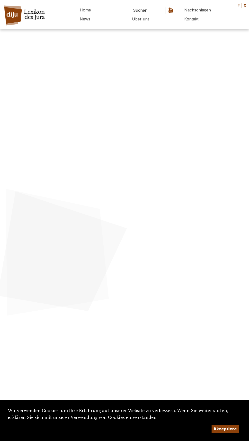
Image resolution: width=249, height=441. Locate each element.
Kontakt (191, 19)
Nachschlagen (197, 10)
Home (85, 10)
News (85, 19)
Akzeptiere (225, 428)
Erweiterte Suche (162, 17)
